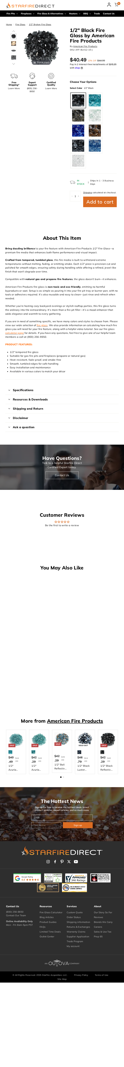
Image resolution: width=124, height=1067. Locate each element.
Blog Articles (47, 917)
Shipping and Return (28, 408)
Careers (98, 926)
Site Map (62, 979)
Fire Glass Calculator (51, 912)
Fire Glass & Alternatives (50, 13)
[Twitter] (69, 862)
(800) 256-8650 (15, 911)
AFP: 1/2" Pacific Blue (95, 146)
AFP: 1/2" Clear (95, 115)
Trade (97, 13)
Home (9, 24)
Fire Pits (11, 13)
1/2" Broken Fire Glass (40, 24)
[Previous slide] (26, 46)
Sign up (78, 825)
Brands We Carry (103, 922)
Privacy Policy (81, 975)
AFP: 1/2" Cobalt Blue (78, 131)
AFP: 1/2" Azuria (95, 100)
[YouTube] (76, 862)
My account (73, 946)
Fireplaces (26, 13)
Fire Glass (20, 24)
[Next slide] (57, 46)
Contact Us (108, 13)
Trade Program (75, 941)
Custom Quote (75, 912)
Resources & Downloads (30, 399)
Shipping (87, 192)
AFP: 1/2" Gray (78, 146)
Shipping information (78, 922)
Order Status (74, 917)
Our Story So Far (103, 912)
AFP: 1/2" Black (78, 100)
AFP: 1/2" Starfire (78, 161)
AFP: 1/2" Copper (95, 131)
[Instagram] (48, 862)
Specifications (23, 390)
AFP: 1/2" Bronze (78, 115)
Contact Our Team (16, 915)
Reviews (98, 917)
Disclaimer (20, 418)
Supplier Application (78, 936)
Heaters (73, 13)
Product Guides (48, 922)
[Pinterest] (62, 862)
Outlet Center (47, 936)
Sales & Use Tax (102, 931)
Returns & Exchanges (78, 926)
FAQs (43, 926)
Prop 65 (98, 936)
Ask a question (24, 427)
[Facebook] (55, 862)
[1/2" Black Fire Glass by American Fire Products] (13, 36)
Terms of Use (101, 975)
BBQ (86, 13)
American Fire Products (85, 46)
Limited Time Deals (50, 931)
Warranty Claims (76, 931)
